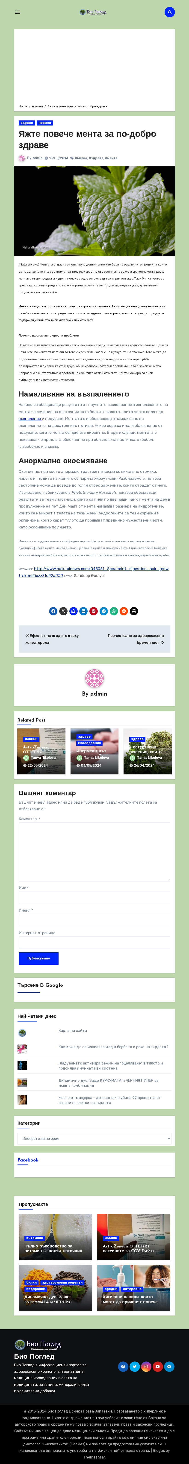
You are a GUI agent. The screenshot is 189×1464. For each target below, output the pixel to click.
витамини (34, 1238)
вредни (111, 1289)
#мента (111, 158)
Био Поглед (34, 1357)
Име (24, 888)
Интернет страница (37, 933)
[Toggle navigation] (17, 12)
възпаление (30, 418)
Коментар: (29, 819)
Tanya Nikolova (43, 758)
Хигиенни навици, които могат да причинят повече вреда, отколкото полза (130, 1302)
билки (31, 1282)
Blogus (159, 1450)
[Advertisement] (95, 66)
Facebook (28, 1160)
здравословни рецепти (62, 1282)
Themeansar (94, 1457)
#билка (81, 158)
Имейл (26, 910)
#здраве (96, 158)
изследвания (89, 743)
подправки (35, 1289)
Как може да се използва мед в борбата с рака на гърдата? (113, 1047)
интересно (132, 1289)
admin (38, 158)
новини (44, 123)
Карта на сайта (73, 1030)
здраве (27, 123)
